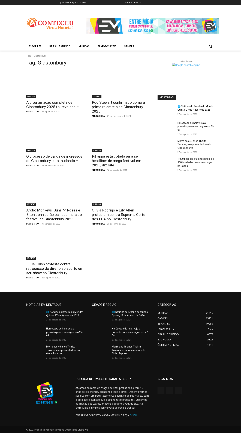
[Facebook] (179, 3)
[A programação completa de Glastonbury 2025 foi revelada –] (54, 83)
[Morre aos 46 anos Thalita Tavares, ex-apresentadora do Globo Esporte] (166, 145)
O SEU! (133, 415)
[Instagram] (169, 390)
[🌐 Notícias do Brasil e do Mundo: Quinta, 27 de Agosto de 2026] (166, 111)
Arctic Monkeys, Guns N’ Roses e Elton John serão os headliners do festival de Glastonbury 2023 (54, 214)
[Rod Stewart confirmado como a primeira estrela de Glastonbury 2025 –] (120, 83)
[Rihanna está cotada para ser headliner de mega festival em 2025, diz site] (120, 137)
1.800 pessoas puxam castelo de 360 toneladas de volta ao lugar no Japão (195, 162)
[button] (210, 46)
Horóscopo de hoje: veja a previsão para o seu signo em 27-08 (195, 126)
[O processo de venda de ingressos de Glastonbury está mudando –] (54, 137)
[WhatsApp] (178, 390)
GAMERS (31, 96)
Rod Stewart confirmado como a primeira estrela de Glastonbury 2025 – (118, 106)
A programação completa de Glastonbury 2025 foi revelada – (52, 104)
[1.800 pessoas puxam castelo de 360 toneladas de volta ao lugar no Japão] (166, 163)
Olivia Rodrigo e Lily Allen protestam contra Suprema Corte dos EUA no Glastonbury (118, 214)
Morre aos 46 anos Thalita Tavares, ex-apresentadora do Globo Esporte (194, 144)
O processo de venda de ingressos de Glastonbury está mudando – (54, 158)
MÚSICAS (97, 150)
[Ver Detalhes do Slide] (154, 36)
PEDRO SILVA (32, 111)
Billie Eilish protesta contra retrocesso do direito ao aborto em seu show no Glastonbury (54, 268)
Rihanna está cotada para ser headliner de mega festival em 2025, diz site (116, 160)
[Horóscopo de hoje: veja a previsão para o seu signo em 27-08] (166, 127)
